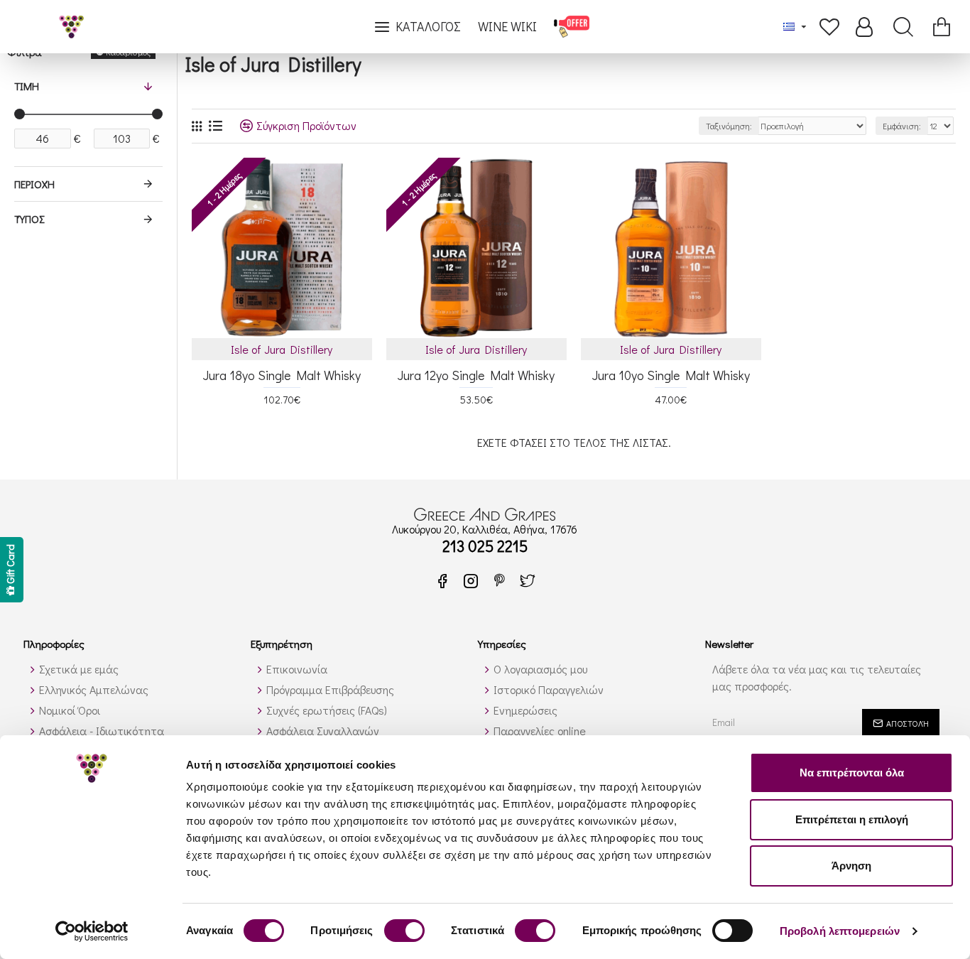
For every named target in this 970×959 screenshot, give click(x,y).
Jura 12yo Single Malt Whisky (476, 375)
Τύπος (29, 219)
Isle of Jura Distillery (281, 349)
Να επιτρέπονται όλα (852, 772)
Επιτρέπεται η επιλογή (851, 819)
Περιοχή (34, 184)
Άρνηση (851, 866)
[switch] (404, 930)
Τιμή (26, 86)
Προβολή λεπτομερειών (840, 931)
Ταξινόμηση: (729, 125)
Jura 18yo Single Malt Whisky (282, 375)
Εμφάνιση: (902, 125)
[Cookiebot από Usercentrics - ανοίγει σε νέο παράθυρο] (92, 931)
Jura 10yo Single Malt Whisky (671, 375)
